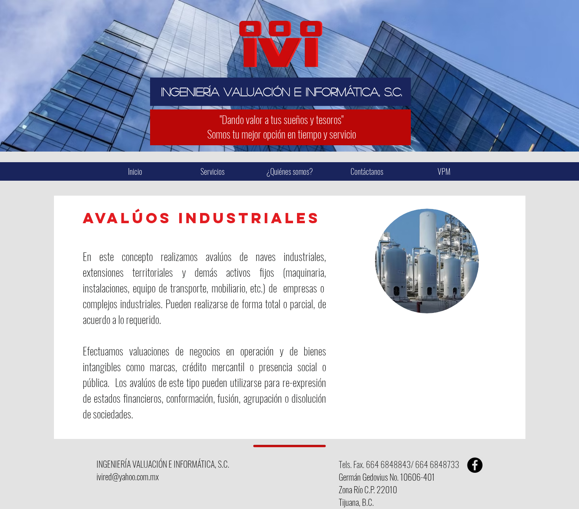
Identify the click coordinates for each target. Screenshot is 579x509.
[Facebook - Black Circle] (474, 465)
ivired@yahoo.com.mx (127, 476)
